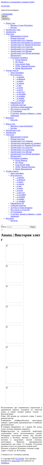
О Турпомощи (16, 111)
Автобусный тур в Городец (22, 47)
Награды (14, 120)
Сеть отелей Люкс (22, 64)
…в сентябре (20, 94)
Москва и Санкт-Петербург (22, 25)
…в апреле (19, 83)
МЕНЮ (4, 16)
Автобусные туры (13, 30)
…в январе (19, 77)
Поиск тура (10, 23)
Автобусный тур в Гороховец (22, 49)
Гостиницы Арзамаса (19, 58)
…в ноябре (19, 98)
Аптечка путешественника (21, 107)
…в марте (19, 81)
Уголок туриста (12, 70)
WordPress (5, 463)
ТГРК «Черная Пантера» (25, 66)
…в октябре (20, 96)
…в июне (19, 88)
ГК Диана (19, 62)
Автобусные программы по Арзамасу (26, 43)
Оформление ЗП (17, 103)
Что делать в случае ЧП (20, 109)
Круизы (14, 27)
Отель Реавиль (21, 60)
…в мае (18, 85)
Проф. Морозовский (23, 68)
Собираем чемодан (18, 105)
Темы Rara (15, 461)
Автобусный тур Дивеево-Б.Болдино (26, 45)
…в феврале (20, 79)
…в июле (19, 90)
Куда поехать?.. (17, 75)
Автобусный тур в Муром (21, 51)
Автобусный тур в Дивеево (22, 40)
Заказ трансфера (17, 73)
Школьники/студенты (19, 36)
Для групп (10, 34)
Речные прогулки (18, 38)
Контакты (10, 118)
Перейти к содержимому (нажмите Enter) (18, 2)
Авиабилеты (11, 32)
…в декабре (20, 100)
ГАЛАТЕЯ (5, 6)
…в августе (20, 92)
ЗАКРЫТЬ (5, 19)
